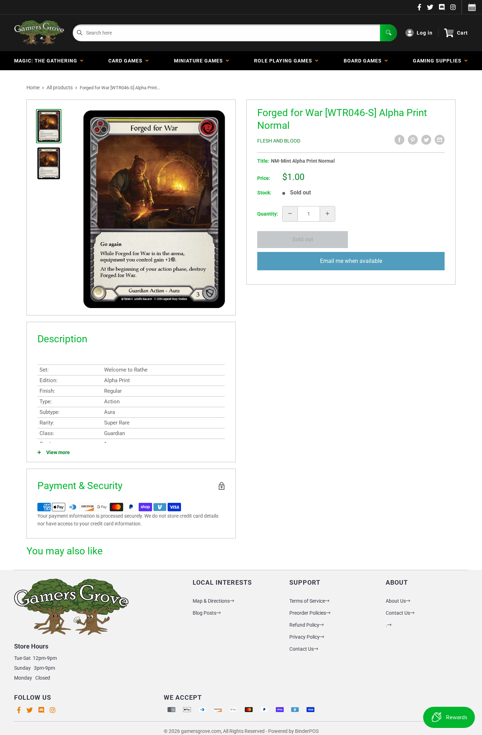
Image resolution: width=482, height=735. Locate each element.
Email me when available (351, 260)
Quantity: (267, 213)
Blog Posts (204, 613)
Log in (425, 33)
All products (60, 87)
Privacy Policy (304, 637)
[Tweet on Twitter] (426, 140)
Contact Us (301, 649)
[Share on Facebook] (399, 140)
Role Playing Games (284, 61)
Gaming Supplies (438, 61)
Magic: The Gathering (47, 61)
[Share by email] (440, 140)
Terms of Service (307, 601)
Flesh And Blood (278, 141)
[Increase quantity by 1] (327, 213)
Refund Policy (304, 625)
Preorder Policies (307, 613)
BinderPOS (307, 731)
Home (33, 87)
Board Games (364, 61)
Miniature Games (200, 61)
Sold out (302, 239)
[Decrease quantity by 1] (290, 213)
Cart (462, 33)
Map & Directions (211, 601)
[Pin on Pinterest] (413, 140)
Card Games (126, 61)
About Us (396, 601)
